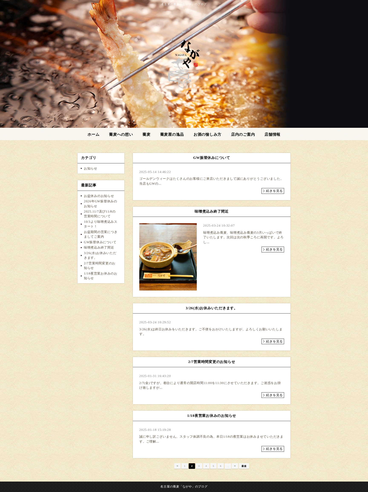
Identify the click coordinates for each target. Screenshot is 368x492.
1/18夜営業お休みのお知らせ (100, 276)
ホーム (93, 134)
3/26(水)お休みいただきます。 (100, 255)
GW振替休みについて (100, 242)
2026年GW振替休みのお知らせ (100, 204)
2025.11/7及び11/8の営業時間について (100, 214)
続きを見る (274, 191)
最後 (244, 466)
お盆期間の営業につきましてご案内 (101, 234)
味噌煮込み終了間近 (99, 247)
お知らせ (90, 168)
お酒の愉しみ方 (207, 134)
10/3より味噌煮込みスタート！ (100, 224)
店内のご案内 (243, 134)
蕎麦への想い (121, 134)
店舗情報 (272, 134)
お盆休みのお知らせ (99, 196)
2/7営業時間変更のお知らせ (99, 266)
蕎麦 (146, 134)
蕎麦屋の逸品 (172, 134)
